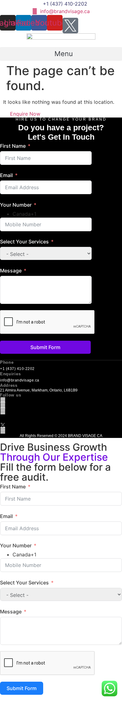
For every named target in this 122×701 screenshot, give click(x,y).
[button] (61, 54)
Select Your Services (24, 241)
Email (6, 175)
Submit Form (45, 347)
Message (11, 270)
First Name (13, 146)
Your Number (16, 205)
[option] (52, 214)
